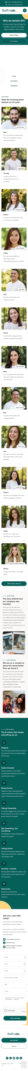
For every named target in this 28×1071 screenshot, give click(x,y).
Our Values (14, 41)
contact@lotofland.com (17, 2)
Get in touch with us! (14, 583)
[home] (9, 10)
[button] (25, 10)
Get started (14, 1040)
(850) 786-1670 (18, 4)
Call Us (14, 1046)
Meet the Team (14, 35)
